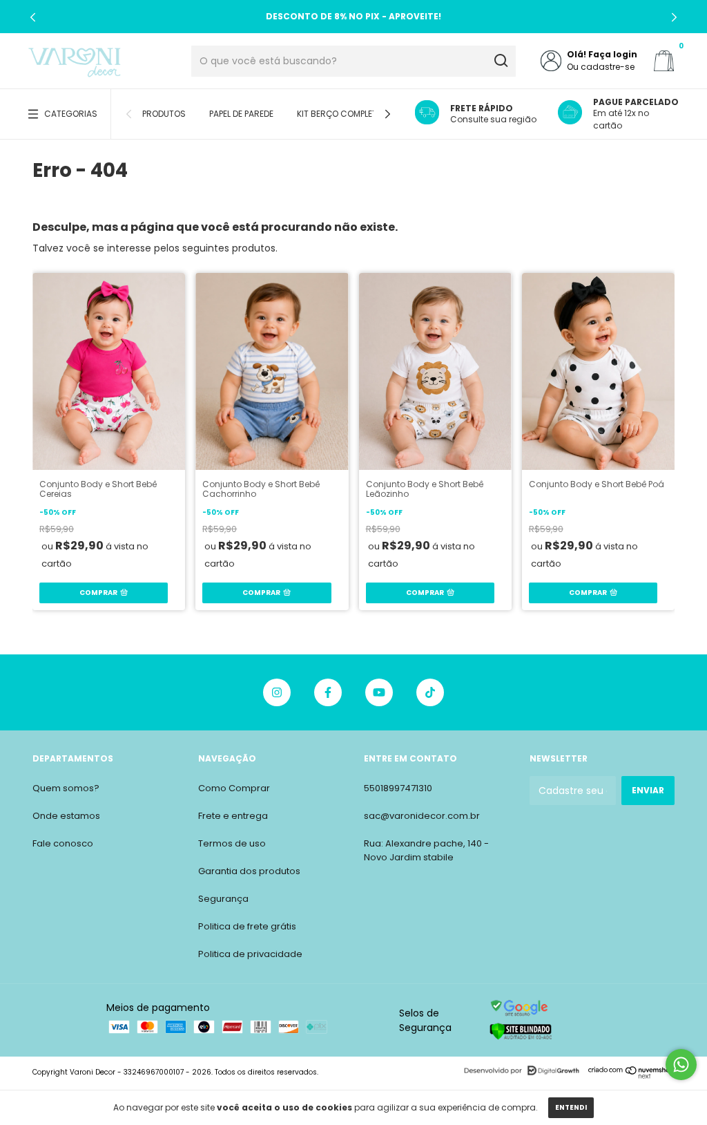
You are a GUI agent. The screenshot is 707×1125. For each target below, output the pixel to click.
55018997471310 (398, 788)
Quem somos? (65, 788)
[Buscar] (500, 60)
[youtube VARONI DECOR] (379, 692)
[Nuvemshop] (631, 1075)
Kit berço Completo (340, 114)
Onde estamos (66, 815)
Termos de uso (232, 843)
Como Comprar (234, 788)
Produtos (164, 114)
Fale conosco (62, 843)
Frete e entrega (233, 815)
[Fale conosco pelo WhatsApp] (681, 1064)
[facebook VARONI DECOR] (328, 692)
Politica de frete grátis (247, 926)
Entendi (571, 1107)
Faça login (612, 54)
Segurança (223, 898)
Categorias (70, 114)
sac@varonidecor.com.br (422, 815)
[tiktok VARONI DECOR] (430, 692)
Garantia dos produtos (249, 871)
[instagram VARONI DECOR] (277, 692)
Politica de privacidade (250, 954)
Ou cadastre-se (601, 67)
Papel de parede (241, 114)
